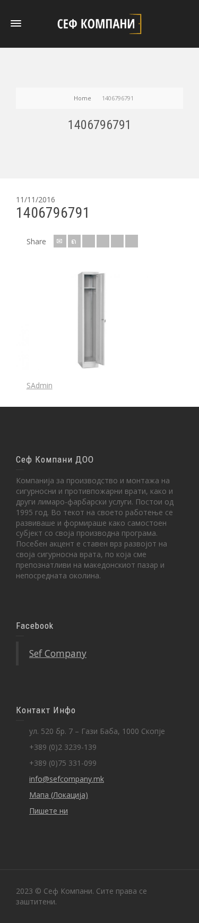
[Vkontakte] (131, 241)
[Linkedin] (117, 241)
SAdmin (40, 385)
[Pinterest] (103, 241)
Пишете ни (48, 811)
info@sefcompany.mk (66, 779)
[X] (74, 241)
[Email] (60, 241)
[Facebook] (88, 241)
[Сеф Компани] (99, 23)
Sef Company (57, 653)
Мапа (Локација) (58, 795)
